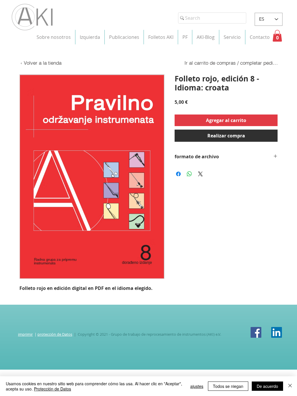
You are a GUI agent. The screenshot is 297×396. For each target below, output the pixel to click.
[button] (53, 37)
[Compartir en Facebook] (178, 173)
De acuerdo (267, 386)
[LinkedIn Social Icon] (276, 332)
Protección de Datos (52, 389)
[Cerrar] (290, 386)
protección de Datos (54, 334)
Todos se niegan (228, 386)
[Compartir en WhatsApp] (189, 173)
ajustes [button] (196, 386)
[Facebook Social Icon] (256, 332)
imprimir (25, 334)
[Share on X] (200, 173)
